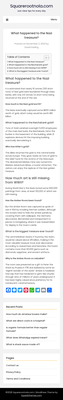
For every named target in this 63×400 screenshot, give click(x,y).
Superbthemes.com (31, 395)
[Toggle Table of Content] (45, 57)
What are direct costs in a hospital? (25, 320)
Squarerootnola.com (31, 6)
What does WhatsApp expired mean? (26, 337)
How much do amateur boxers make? (26, 314)
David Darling (32, 47)
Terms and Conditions (18, 378)
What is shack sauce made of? (23, 344)
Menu (54, 19)
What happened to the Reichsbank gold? (28, 65)
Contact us (12, 365)
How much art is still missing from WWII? (28, 68)
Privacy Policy (13, 372)
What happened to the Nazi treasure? (26, 61)
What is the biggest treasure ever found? (28, 71)
